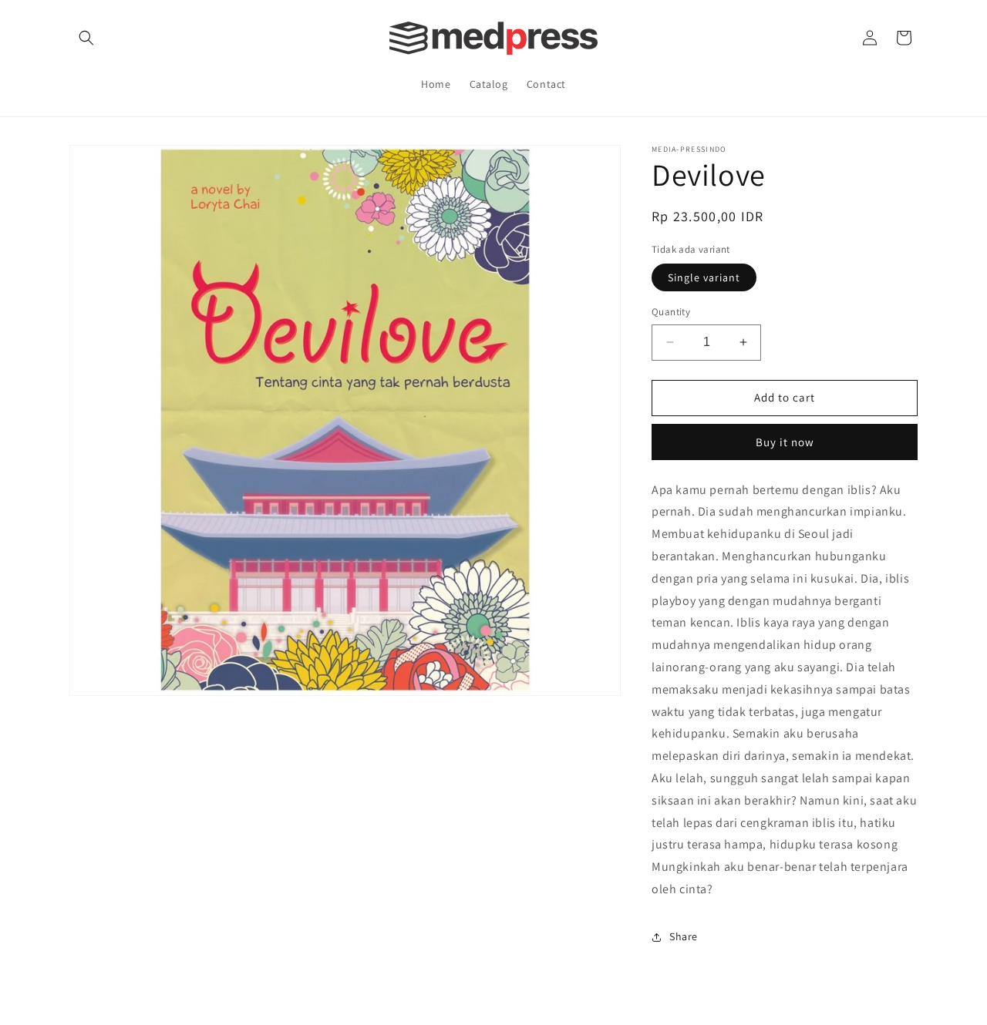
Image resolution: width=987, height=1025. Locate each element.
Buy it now (785, 442)
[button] (86, 38)
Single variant (704, 277)
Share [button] (683, 936)
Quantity (671, 311)
